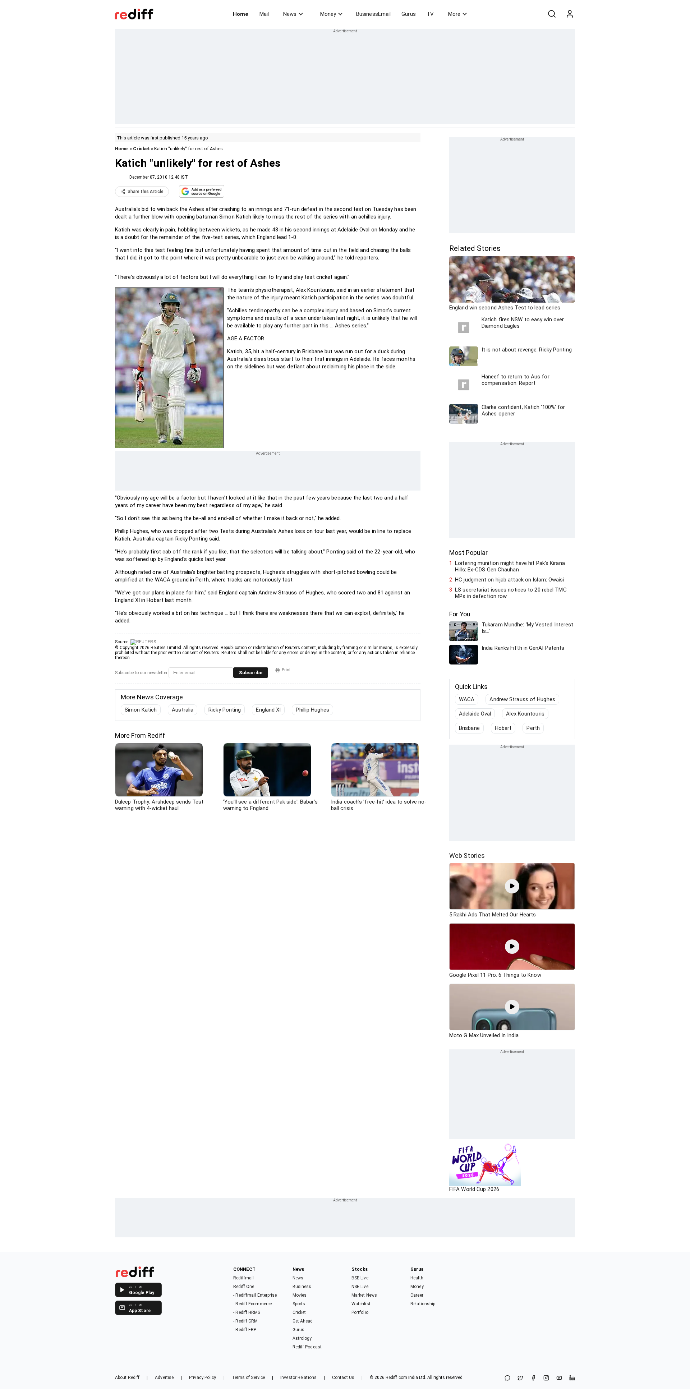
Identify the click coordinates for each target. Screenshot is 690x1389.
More (454, 14)
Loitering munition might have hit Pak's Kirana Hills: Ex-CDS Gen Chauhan (510, 566)
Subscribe (250, 672)
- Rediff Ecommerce (252, 1303)
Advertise (164, 1377)
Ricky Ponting (224, 710)
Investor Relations (298, 1377)
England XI (268, 710)
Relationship (422, 1303)
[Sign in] (569, 14)
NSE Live (359, 1286)
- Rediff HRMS (246, 1312)
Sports (299, 1303)
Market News (364, 1295)
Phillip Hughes (312, 710)
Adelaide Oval (475, 713)
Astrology (302, 1338)
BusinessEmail (373, 14)
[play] (512, 886)
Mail (264, 14)
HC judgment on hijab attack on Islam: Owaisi (509, 579)
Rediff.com (396, 1377)
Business (302, 1286)
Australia (182, 710)
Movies (300, 1295)
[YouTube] (559, 1378)
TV (430, 14)
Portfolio (359, 1312)
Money (328, 14)
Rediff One (243, 1286)
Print (286, 669)
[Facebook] (533, 1378)
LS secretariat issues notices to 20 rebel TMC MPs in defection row (511, 593)
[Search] (551, 14)
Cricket (141, 148)
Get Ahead (303, 1321)
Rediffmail (243, 1277)
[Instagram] (546, 1378)
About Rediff (127, 1377)
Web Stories (467, 855)
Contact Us (343, 1377)
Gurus (408, 14)
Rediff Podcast (307, 1346)
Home (240, 14)
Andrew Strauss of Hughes (522, 699)
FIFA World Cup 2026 (474, 1189)
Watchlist (361, 1303)
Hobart (503, 728)
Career (416, 1295)
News (289, 14)
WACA (466, 699)
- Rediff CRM (245, 1321)
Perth (533, 728)
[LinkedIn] (572, 1378)
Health (416, 1277)
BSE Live (359, 1277)
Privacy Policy (202, 1377)
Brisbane (469, 728)
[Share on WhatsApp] (507, 1378)
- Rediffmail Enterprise (255, 1295)
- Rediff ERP (244, 1329)
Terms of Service (248, 1377)
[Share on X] (520, 1378)
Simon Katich (141, 710)
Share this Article (146, 191)
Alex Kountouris (525, 713)
